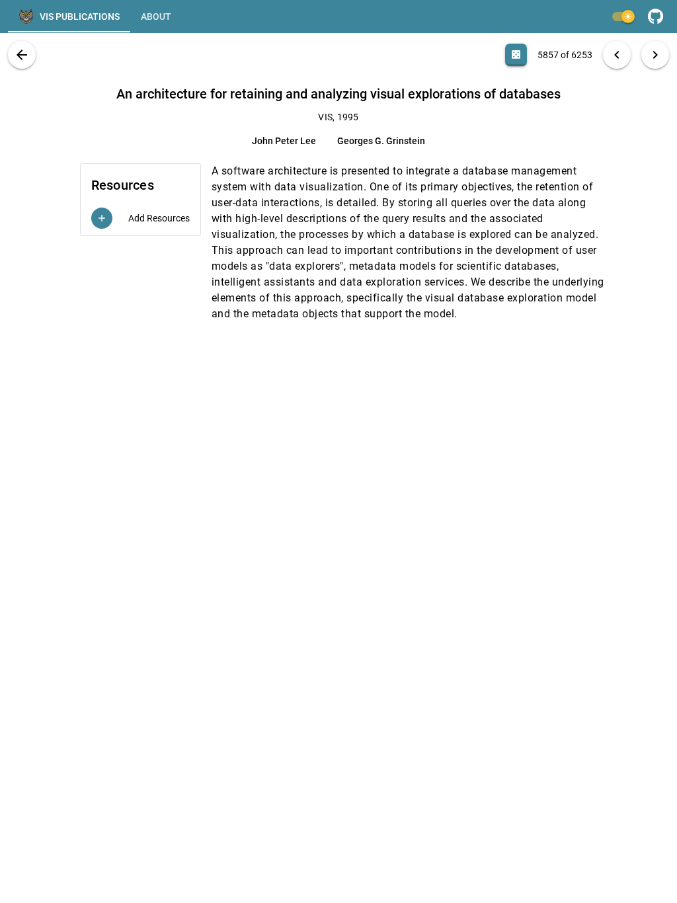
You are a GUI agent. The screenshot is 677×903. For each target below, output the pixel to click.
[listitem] (140, 218)
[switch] (622, 16)
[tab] (69, 16)
